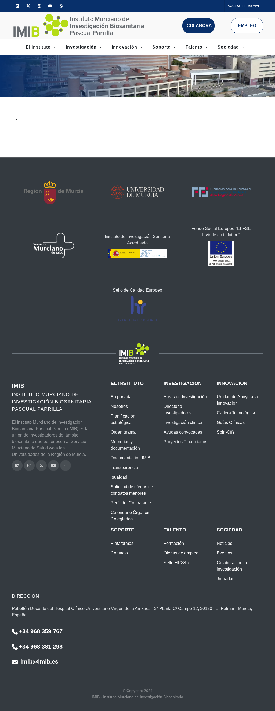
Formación (174, 543)
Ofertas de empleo (181, 553)
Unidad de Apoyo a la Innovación (237, 399)
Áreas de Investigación (185, 396)
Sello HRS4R (177, 562)
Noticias (224, 543)
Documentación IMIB (130, 458)
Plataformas (122, 543)
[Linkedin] (17, 6)
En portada (121, 396)
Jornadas (225, 578)
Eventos (224, 553)
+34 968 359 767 (41, 631)
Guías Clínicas (231, 422)
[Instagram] (39, 6)
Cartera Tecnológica (236, 413)
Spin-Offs (225, 432)
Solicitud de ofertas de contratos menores (132, 490)
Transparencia (124, 467)
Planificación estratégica (123, 419)
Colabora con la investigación (232, 565)
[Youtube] (50, 6)
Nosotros (119, 406)
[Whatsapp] (61, 6)
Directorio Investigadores (177, 409)
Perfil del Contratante (131, 503)
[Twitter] (28, 6)
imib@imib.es (38, 661)
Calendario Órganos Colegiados (130, 515)
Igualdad (119, 477)
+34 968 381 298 (41, 646)
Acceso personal (244, 6)
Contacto (119, 553)
